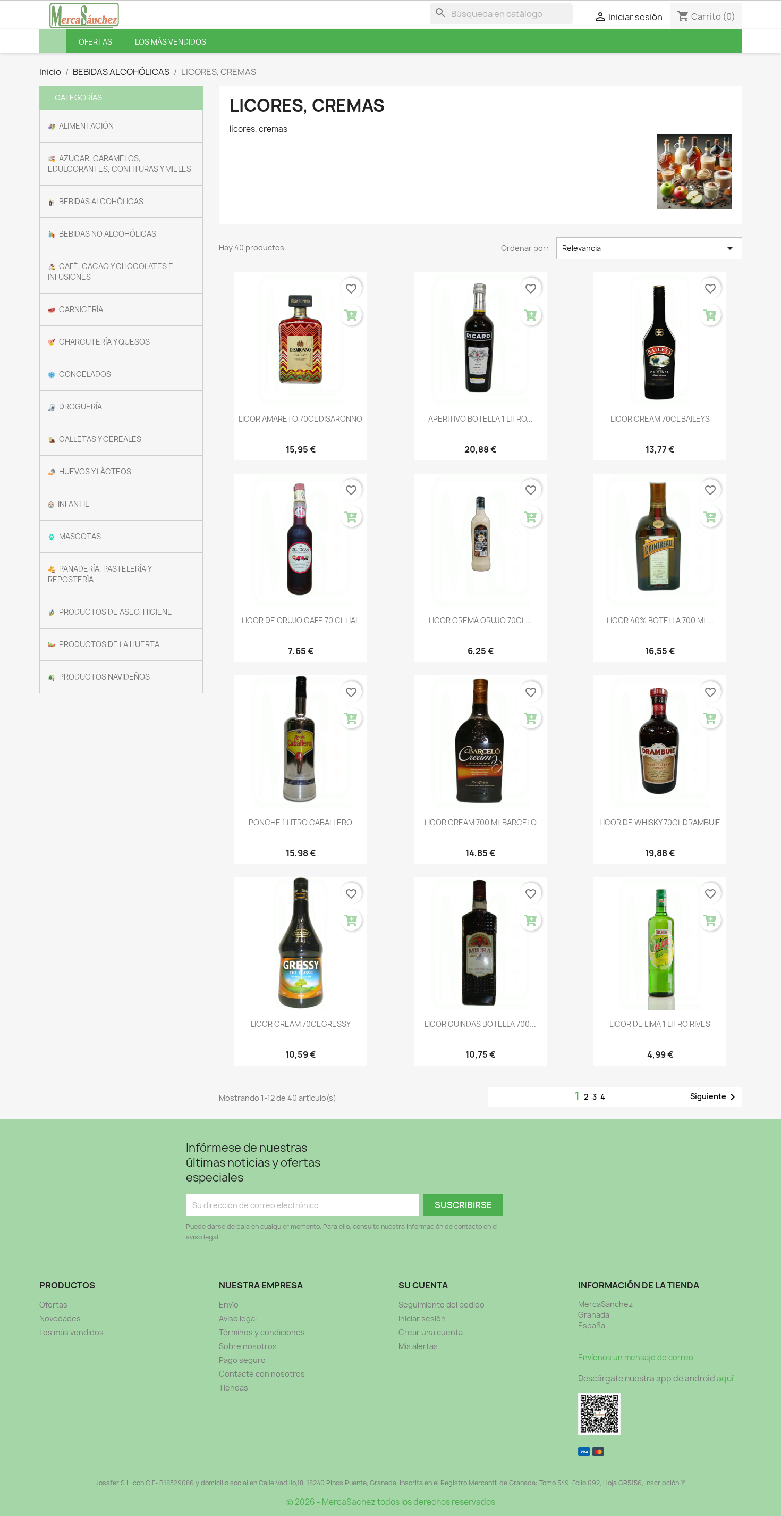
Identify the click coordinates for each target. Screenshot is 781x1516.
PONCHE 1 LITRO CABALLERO (300, 822)
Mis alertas (418, 1346)
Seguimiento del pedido (441, 1305)
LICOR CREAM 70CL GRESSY (301, 1024)
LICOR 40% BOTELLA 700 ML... (660, 620)
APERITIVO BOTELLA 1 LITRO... (480, 419)
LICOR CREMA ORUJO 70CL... (480, 620)
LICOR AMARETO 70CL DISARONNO (300, 419)
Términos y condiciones (262, 1332)
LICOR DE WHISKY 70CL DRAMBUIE (659, 822)
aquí (725, 1378)
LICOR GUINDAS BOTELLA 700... (480, 1024)
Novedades (60, 1318)
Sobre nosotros (248, 1346)
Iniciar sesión (422, 1318)
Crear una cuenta (430, 1332)
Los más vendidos (71, 1332)
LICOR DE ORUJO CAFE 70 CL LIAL (300, 620)
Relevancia (649, 248)
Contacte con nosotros (262, 1374)
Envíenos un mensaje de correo (635, 1357)
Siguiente (714, 1097)
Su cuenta (423, 1285)
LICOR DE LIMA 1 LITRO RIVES (659, 1024)
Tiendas (233, 1388)
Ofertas (53, 1305)
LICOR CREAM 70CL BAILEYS (660, 419)
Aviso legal (238, 1318)
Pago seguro (242, 1360)
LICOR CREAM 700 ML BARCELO (481, 822)
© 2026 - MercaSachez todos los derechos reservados (390, 1501)
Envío (229, 1305)
